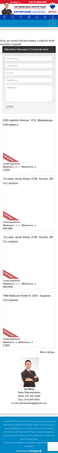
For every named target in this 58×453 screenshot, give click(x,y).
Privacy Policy (32, 439)
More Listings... (48, 352)
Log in (22, 439)
